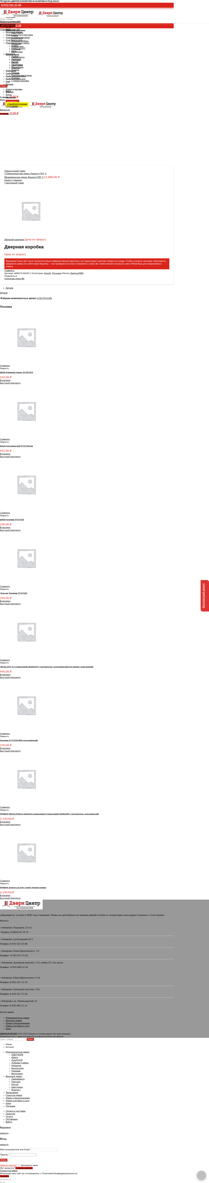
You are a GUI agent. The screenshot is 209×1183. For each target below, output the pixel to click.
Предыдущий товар (14, 171)
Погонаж (56, 273)
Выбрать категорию (10, 22)
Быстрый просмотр (10, 383)
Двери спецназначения (18, 1023)
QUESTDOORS (44, 298)
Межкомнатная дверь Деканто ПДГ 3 (24, 177)
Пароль (4, 1155)
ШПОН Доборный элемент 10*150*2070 (16, 373)
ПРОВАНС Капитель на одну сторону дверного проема (23, 888)
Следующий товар (14, 183)
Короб (47, 273)
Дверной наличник (14, 239)
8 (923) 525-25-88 (11, 5)
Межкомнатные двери (17, 1018)
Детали (9, 288)
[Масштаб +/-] (10, 1179)
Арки (8, 1029)
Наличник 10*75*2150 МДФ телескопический (19, 740)
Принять (4, 1176)
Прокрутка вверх (9, 1171)
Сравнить (9, 270)
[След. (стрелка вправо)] (4, 1182)
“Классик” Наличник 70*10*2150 (13, 593)
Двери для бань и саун (17, 1026)
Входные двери (14, 1020)
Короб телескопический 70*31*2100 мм (16, 446)
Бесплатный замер (203, 595)
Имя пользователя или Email (15, 1149)
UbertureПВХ (76, 273)
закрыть (4, 1133)
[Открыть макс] (201, 1175)
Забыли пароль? (8, 1165)
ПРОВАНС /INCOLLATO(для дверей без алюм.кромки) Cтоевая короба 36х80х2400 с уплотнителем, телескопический (49, 814)
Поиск (30, 1039)
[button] (5, 380)
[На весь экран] (7, 1179)
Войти (9, 1122)
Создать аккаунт (24, 1168)
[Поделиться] (4, 1179)
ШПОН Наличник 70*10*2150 (12, 520)
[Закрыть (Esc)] (1, 1179)
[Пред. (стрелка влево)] (1, 1182)
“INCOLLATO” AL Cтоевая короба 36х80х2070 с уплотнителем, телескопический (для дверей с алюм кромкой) (46, 667)
